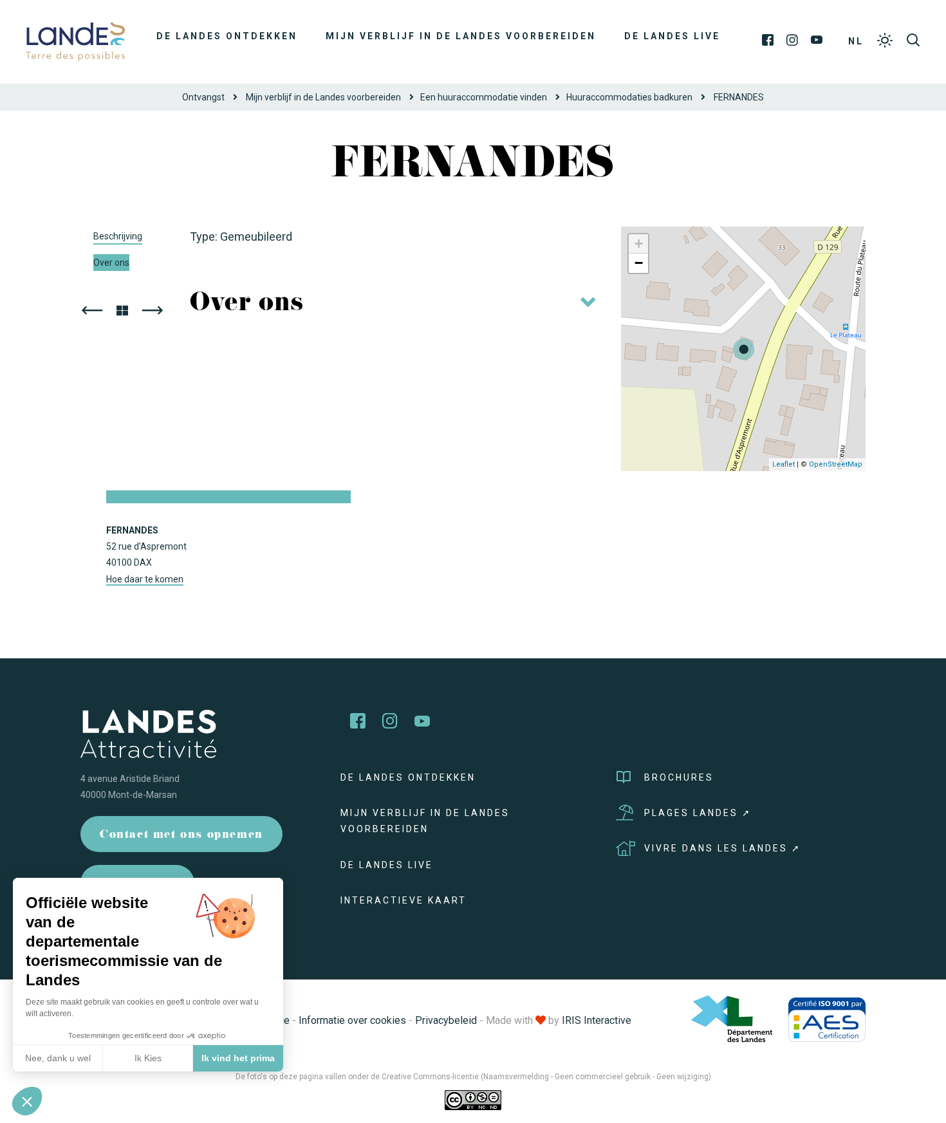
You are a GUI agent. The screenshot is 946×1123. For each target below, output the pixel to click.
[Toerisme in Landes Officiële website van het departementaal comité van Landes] (75, 41)
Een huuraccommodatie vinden (483, 97)
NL (856, 41)
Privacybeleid (446, 1020)
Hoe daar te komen (144, 579)
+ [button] (639, 244)
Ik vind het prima (238, 1058)
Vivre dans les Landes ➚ (722, 848)
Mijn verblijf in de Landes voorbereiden (461, 36)
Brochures (679, 777)
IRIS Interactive (596, 1020)
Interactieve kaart (403, 900)
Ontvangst (203, 97)
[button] (27, 1101)
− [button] (639, 263)
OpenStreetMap (835, 464)
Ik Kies (148, 1058)
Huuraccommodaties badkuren (629, 97)
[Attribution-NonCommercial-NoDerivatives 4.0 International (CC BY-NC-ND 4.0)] (473, 1099)
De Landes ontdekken (226, 36)
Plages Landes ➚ (698, 813)
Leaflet (783, 464)
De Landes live (672, 36)
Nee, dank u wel (58, 1058)
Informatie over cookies (352, 1020)
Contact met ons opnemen (181, 835)
